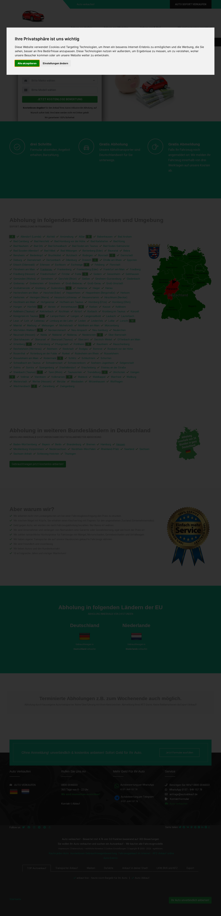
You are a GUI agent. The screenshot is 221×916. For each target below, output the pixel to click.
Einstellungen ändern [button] (55, 63)
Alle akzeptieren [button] (27, 63)
